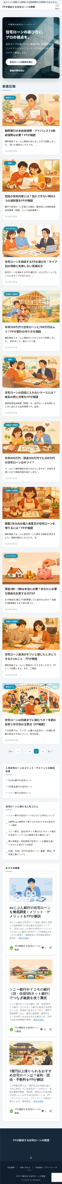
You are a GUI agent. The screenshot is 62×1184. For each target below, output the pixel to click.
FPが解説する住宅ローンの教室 (18, 6)
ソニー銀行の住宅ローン (19, 792)
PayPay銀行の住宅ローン (20, 780)
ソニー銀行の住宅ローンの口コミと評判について (31, 815)
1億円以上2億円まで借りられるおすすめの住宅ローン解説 (31, 823)
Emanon (36, 1180)
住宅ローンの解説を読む (21, 61)
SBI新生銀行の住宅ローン (20, 786)
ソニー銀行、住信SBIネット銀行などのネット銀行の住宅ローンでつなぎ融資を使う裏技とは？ (32, 833)
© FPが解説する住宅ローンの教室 (31, 1176)
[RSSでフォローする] (31, 1157)
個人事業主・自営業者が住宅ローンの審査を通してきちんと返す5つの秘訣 (31, 843)
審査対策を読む (17, 70)
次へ (49, 751)
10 (30, 751)
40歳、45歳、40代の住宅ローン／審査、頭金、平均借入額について (31, 852)
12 (43, 751)
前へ (11, 751)
